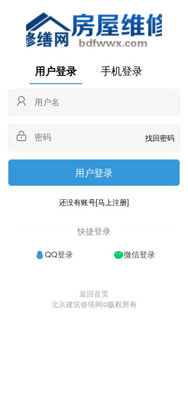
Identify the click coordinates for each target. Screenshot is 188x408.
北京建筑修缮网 (76, 304)
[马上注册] (112, 202)
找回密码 (159, 137)
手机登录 (122, 70)
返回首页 (94, 293)
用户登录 (56, 70)
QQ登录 (59, 253)
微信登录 (139, 253)
